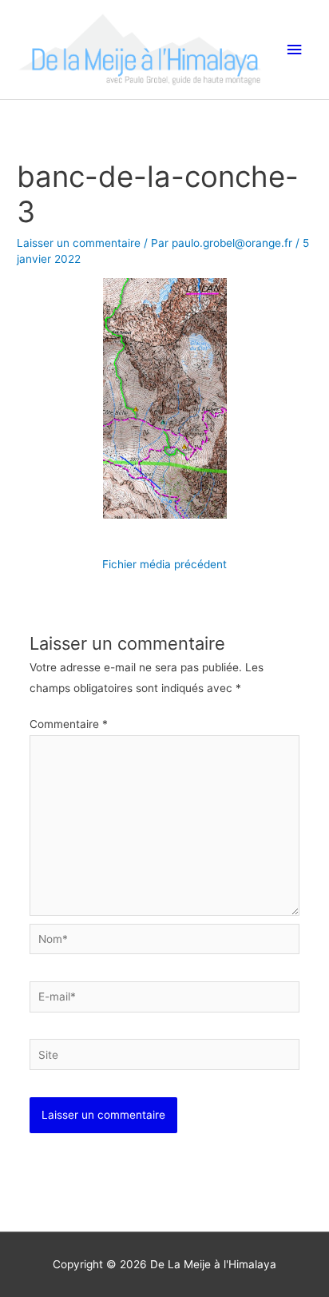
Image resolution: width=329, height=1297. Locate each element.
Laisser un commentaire (79, 243)
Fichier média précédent (164, 564)
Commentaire (69, 724)
